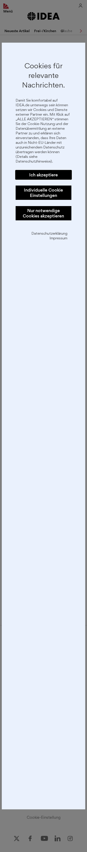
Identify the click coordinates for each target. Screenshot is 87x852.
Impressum (58, 238)
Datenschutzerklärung (49, 234)
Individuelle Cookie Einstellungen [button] (43, 192)
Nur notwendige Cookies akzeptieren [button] (43, 213)
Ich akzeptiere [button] (43, 175)
